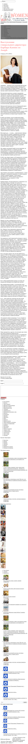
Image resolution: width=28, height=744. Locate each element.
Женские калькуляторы (9, 405)
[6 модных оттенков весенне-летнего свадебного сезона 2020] (3, 520)
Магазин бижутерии (8, 9)
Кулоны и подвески (8, 448)
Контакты (5, 5)
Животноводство (7, 408)
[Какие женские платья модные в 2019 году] (3, 546)
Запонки (5, 444)
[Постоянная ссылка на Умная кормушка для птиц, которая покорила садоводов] (5, 497)
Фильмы (5, 435)
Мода (4, 27)
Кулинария (6, 414)
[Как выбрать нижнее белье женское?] (3, 567)
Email (2, 383)
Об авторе (5, 6)
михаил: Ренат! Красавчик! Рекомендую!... (13, 686)
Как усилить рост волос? (9, 596)
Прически (5, 427)
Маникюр (5, 417)
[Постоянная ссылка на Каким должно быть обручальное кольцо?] (5, 587)
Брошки (5, 442)
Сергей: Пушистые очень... (10, 692)
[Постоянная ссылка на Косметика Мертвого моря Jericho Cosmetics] (5, 611)
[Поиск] (1, 1)
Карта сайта (6, 7)
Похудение (6, 33)
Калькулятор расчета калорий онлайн (15, 38)
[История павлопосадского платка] (3, 541)
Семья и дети (6, 430)
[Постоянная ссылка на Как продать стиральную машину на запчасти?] (5, 603)
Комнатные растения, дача (9, 412)
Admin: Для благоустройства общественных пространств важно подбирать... (14, 679)
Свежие (5, 571)
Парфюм (5, 424)
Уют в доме (6, 434)
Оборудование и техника (9, 422)
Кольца (5, 445)
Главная (5, 3)
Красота (5, 30)
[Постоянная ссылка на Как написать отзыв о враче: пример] (5, 579)
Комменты (6, 573)
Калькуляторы (6, 36)
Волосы (5, 29)
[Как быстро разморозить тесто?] (3, 557)
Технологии (6, 432)
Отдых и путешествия (8, 423)
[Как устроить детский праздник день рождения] (3, 525)
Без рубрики (6, 401)
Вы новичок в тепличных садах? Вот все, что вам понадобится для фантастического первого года (14, 480)
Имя (2, 380)
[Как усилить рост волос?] (3, 562)
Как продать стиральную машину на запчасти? (14, 604)
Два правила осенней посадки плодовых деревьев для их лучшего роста (13, 490)
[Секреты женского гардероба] (3, 514)
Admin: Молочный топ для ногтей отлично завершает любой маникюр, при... (14, 672)
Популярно (6, 570)
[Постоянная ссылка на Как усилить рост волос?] (5, 595)
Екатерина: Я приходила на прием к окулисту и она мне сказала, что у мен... (15, 698)
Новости (3, 53)
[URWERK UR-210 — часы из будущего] (3, 536)
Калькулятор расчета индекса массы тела (16, 37)
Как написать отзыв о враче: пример (12, 580)
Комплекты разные (8, 446)
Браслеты (5, 440)
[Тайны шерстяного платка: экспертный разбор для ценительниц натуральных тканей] (3, 509)
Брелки (5, 441)
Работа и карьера (7, 428)
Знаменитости (6, 28)
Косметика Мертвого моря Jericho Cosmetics (14, 612)
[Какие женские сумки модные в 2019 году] (3, 530)
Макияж (5, 34)
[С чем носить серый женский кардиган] (3, 552)
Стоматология (6, 431)
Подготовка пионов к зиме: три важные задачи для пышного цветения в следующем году (14, 459)
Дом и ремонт (6, 404)
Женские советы (7, 406)
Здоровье (5, 32)
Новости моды (7, 25)
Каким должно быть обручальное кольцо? (13, 588)
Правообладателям (8, 10)
